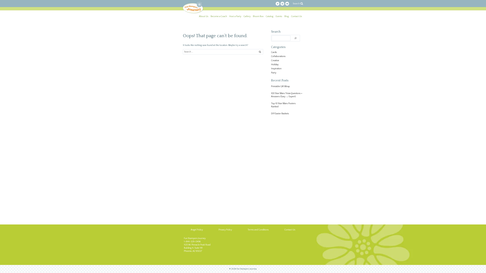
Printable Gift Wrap (280, 86)
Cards (274, 52)
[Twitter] (277, 4)
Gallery (247, 16)
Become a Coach (219, 16)
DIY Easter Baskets (280, 113)
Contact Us (296, 16)
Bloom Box (258, 16)
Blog (286, 16)
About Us (203, 16)
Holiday (275, 64)
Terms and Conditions (258, 230)
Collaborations (278, 56)
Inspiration (276, 68)
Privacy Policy (225, 230)
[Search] (295, 38)
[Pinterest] (282, 4)
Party (273, 73)
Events (279, 16)
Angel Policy (197, 230)
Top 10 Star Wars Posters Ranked (283, 105)
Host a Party (235, 16)
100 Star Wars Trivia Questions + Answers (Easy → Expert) (286, 95)
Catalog (269, 16)
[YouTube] (287, 4)
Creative (275, 60)
